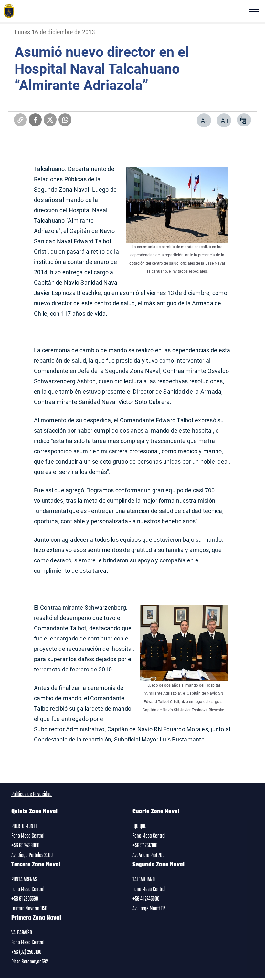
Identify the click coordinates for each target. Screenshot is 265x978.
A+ (225, 120)
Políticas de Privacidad (31, 794)
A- (204, 120)
